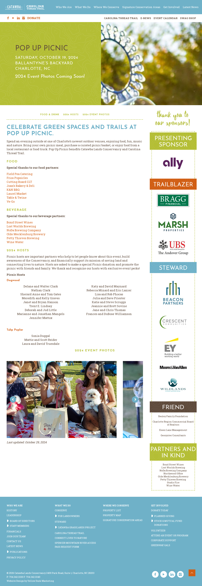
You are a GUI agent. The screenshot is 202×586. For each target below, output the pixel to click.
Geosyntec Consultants (173, 435)
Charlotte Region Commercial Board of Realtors (173, 423)
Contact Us (14, 541)
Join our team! (16, 536)
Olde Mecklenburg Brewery (26, 234)
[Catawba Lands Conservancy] (25, 7)
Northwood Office (173, 473)
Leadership (14, 515)
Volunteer (158, 530)
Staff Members (19, 525)
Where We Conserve (116, 505)
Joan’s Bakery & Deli (21, 186)
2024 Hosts (71, 115)
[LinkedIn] (18, 18)
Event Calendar (166, 18)
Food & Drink (49, 115)
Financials (14, 531)
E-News (145, 18)
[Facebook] (8, 18)
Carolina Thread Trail (121, 18)
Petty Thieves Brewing (23, 238)
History (12, 510)
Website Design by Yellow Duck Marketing (30, 580)
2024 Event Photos (96, 115)
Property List (112, 510)
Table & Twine (17, 197)
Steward (60, 521)
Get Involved (159, 505)
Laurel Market (17, 193)
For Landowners (69, 516)
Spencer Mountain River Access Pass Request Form (75, 544)
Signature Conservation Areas (123, 520)
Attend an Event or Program (169, 535)
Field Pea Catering (20, 174)
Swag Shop (188, 18)
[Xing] (29, 18)
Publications (18, 551)
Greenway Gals (160, 545)
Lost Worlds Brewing (21, 226)
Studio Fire (173, 482)
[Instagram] (23, 18)
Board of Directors (22, 520)
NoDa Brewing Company (24, 230)
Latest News (15, 546)
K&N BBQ (13, 190)
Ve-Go (11, 201)
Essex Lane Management (173, 430)
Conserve (61, 510)
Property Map (112, 515)
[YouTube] (13, 18)
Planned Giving (164, 516)
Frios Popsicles (17, 178)
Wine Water (15, 242)
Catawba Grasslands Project (77, 527)
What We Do (63, 505)
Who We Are (15, 505)
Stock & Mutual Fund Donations (168, 522)
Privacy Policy (16, 557)
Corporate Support (163, 540)
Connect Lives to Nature (71, 537)
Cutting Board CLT (19, 182)
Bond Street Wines (20, 222)
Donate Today (159, 510)
